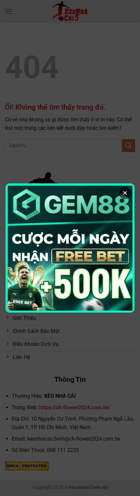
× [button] (125, 193)
